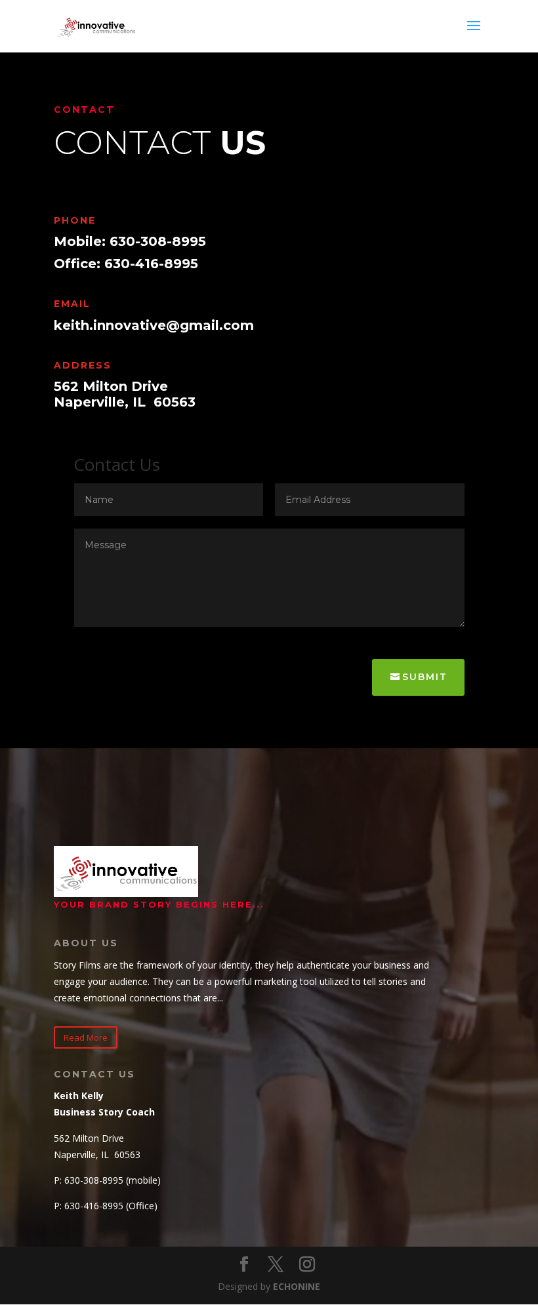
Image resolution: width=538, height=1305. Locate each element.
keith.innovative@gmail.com (154, 325)
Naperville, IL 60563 (125, 402)
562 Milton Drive (111, 386)
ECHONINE (296, 1286)
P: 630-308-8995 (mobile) (107, 1180)
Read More (86, 1037)
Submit (424, 677)
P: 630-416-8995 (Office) (105, 1205)
